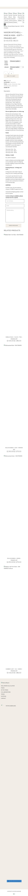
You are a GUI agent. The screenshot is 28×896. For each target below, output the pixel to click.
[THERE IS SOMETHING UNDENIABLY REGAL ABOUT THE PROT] (14, 716)
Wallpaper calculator (8, 685)
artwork (9, 84)
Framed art (14, 84)
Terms (3, 694)
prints (9, 85)
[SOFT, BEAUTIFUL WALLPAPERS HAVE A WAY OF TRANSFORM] (14, 755)
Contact (3, 698)
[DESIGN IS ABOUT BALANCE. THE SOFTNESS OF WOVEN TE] (14, 798)
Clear (11, 68)
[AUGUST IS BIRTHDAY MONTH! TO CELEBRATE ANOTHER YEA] (14, 777)
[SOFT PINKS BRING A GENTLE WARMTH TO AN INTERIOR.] (14, 734)
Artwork (6, 67)
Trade (2, 687)
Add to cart (11, 76)
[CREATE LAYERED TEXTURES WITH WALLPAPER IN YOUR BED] (14, 835)
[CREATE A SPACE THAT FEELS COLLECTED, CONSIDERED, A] (14, 849)
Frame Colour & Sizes (6, 63)
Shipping (3, 696)
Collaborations (6, 692)
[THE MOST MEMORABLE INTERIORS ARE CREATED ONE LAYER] (14, 819)
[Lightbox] (14, 24)
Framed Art (13, 82)
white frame (14, 85)
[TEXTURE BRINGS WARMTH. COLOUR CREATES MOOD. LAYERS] (14, 867)
